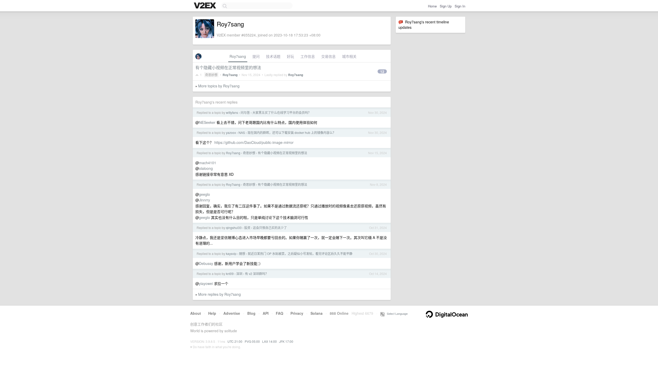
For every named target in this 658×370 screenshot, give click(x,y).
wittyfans (232, 112)
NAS (242, 132)
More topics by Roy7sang (219, 85)
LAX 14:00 (269, 341)
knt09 (230, 273)
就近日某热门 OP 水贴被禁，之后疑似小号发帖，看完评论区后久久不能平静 (300, 253)
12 (382, 71)
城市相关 (349, 56)
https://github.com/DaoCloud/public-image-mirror (254, 142)
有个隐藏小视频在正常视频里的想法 (228, 67)
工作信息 (307, 56)
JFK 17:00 (286, 341)
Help (212, 313)
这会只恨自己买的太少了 (270, 227)
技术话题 (273, 56)
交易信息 (328, 56)
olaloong (206, 168)
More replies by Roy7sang (219, 294)
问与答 (245, 112)
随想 (242, 253)
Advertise (231, 313)
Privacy (296, 313)
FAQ (279, 313)
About (195, 313)
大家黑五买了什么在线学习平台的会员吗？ (281, 112)
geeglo (204, 194)
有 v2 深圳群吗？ (256, 273)
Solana (316, 313)
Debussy (206, 263)
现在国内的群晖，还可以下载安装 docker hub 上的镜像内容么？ (292, 132)
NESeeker (207, 122)
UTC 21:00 (234, 341)
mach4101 (207, 162)
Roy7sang (238, 56)
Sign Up (446, 6)
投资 (247, 227)
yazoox (231, 132)
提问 (256, 56)
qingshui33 (234, 227)
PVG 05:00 (252, 341)
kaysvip (231, 253)
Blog (251, 313)
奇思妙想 (211, 74)
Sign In (460, 6)
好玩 (290, 56)
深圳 (239, 273)
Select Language (396, 313)
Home (432, 6)
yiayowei (206, 283)
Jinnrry (204, 199)
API (266, 313)
